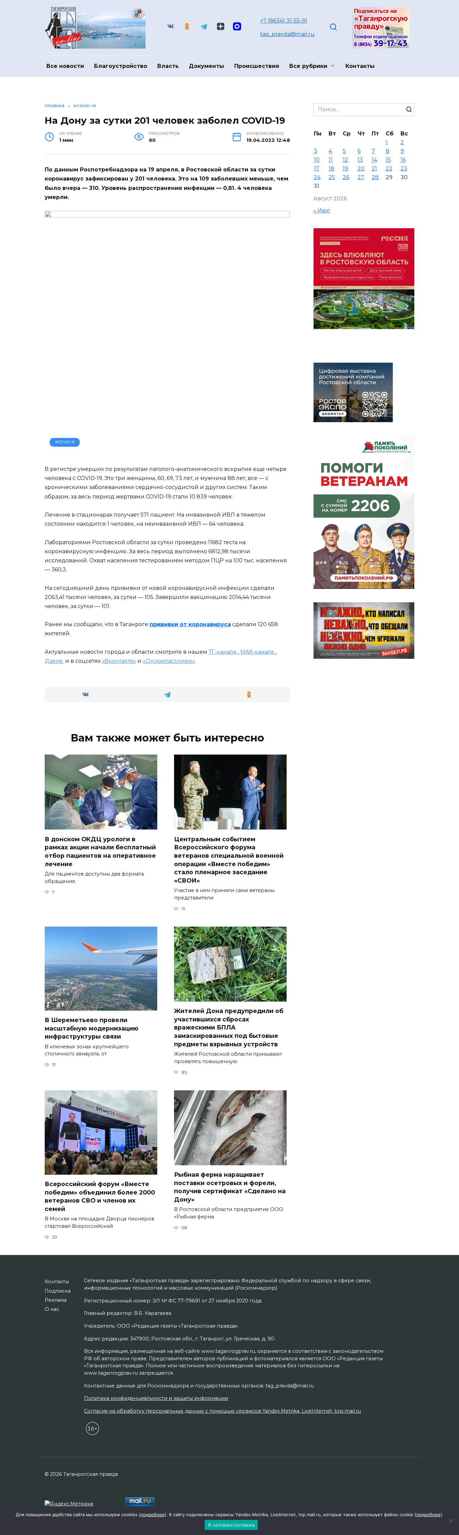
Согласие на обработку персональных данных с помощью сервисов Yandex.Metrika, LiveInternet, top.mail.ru (222, 1411)
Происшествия (256, 66)
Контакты (360, 66)
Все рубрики (308, 66)
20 (361, 168)
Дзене (54, 661)
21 (374, 168)
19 (345, 168)
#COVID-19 (65, 442)
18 (331, 168)
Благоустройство (120, 66)
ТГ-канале (223, 652)
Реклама (56, 1300)
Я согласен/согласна (231, 1525)
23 (404, 168)
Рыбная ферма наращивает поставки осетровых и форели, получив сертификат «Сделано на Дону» (230, 1187)
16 (403, 160)
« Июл (322, 210)
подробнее (152, 1514)
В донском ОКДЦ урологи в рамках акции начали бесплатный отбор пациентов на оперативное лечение (100, 851)
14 (374, 160)
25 (332, 177)
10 (317, 160)
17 (316, 168)
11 (331, 160)
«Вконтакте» (119, 661)
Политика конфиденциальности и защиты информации (156, 1398)
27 (361, 177)
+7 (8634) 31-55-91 (283, 20)
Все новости (65, 66)
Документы (206, 66)
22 (389, 168)
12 (345, 160)
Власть (168, 66)
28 (375, 177)
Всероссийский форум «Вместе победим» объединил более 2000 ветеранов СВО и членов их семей (100, 1196)
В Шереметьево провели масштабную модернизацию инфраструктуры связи (91, 1028)
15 (388, 160)
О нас (52, 1309)
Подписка (58, 1291)
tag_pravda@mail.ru (287, 34)
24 (317, 177)
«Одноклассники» (169, 661)
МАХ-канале (258, 652)
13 (360, 160)
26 (346, 177)
